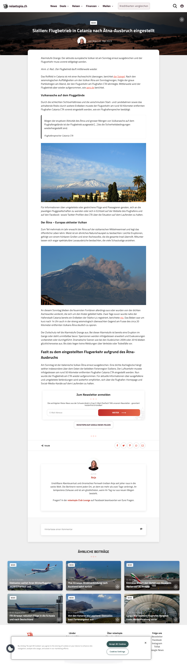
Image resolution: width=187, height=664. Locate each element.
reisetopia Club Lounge (79, 500)
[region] (81, 648)
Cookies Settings (117, 651)
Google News (157, 650)
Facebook (157, 640)
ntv (121, 317)
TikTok (157, 646)
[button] (10, 648)
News (53, 6)
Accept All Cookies (117, 644)
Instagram (157, 643)
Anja (94, 41)
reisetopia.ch (18, 6)
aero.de (90, 87)
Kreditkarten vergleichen (134, 6)
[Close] (146, 643)
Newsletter (157, 636)
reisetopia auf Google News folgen (94, 424)
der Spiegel (119, 76)
